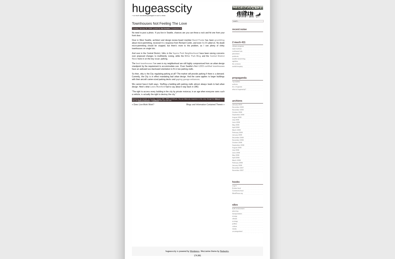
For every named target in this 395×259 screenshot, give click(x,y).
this (163, 43)
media (234, 229)
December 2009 (238, 107)
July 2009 (235, 120)
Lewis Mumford (157, 87)
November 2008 (238, 140)
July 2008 (235, 150)
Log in (234, 186)
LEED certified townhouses (211, 66)
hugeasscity (162, 8)
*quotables (236, 81)
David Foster (198, 40)
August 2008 (236, 147)
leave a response (144, 100)
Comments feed (237, 191)
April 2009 (235, 127)
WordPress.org (237, 193)
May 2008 (235, 155)
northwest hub (237, 51)
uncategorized (237, 231)
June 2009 (236, 122)
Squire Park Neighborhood (186, 53)
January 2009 (237, 135)
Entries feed (236, 188)
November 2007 (238, 170)
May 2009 (235, 125)
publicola (235, 56)
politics (234, 224)
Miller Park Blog (193, 56)
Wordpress (195, 251)
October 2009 (237, 112)
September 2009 (238, 115)
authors (235, 84)
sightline (235, 61)
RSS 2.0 (217, 99)
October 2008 (237, 142)
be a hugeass (237, 87)
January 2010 (237, 104)
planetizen (236, 54)
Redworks (224, 251)
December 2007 (238, 168)
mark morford (236, 49)
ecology (235, 221)
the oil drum (236, 64)
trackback (155, 100)
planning (235, 211)
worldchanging (237, 66)
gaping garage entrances (188, 79)
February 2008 (237, 163)
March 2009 (236, 130)
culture (234, 226)
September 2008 (238, 145)
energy (234, 216)
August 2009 (236, 117)
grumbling (219, 40)
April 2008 (235, 157)
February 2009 (237, 132)
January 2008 (237, 165)
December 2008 (238, 137)
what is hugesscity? (239, 89)
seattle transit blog (238, 59)
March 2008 (236, 160)
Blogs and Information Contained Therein (204, 104)
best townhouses (144, 63)
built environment (238, 208)
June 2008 (236, 153)
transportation (237, 214)
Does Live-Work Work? (144, 104)
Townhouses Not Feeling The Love (159, 23)
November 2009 (238, 110)
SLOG (205, 43)
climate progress (238, 46)
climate (234, 218)
